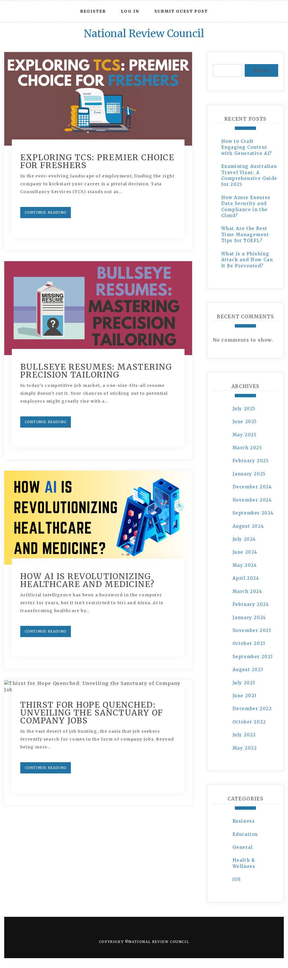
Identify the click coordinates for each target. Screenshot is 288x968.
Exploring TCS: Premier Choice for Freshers (97, 161)
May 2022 (245, 748)
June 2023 (245, 695)
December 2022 (252, 708)
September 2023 (253, 656)
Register (93, 11)
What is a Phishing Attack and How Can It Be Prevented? (247, 259)
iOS (237, 879)
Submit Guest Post (181, 11)
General (243, 847)
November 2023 (252, 630)
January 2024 (249, 617)
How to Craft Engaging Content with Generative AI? (246, 147)
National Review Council (144, 33)
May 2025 (245, 434)
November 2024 (252, 500)
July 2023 (244, 682)
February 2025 (251, 460)
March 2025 (247, 447)
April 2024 (246, 578)
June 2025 (245, 421)
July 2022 (244, 734)
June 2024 (245, 552)
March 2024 (247, 591)
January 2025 (249, 474)
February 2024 (251, 604)
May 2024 (245, 565)
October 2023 (249, 643)
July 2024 (244, 539)
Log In (130, 11)
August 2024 (248, 526)
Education (245, 834)
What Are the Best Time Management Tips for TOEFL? (245, 234)
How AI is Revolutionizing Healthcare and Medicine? (87, 580)
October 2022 (249, 722)
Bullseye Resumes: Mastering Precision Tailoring (96, 371)
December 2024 (252, 486)
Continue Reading (45, 212)
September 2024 (253, 513)
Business (244, 821)
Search (261, 70)
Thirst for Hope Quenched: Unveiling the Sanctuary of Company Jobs (91, 713)
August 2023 (248, 669)
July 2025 (244, 408)
